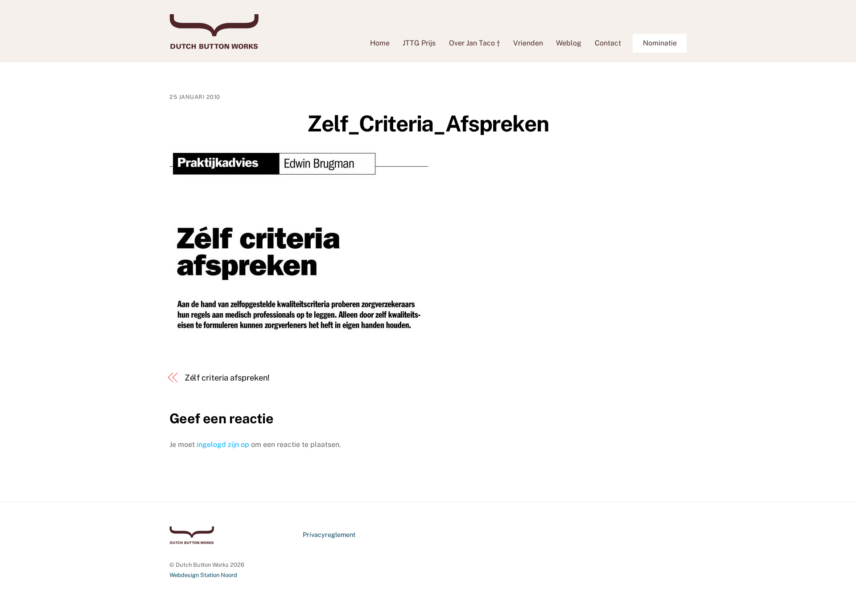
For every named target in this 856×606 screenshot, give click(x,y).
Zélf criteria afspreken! (227, 377)
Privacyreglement (329, 534)
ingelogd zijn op (223, 444)
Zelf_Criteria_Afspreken (428, 123)
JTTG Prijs (419, 43)
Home (380, 43)
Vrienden (528, 43)
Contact (608, 43)
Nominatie (660, 43)
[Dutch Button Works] (214, 44)
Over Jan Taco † (474, 43)
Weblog (568, 43)
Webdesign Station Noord (203, 575)
